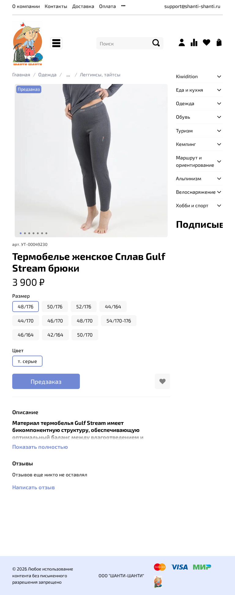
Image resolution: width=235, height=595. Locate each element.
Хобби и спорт (192, 205)
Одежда (47, 74)
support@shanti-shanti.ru (192, 6)
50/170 (85, 335)
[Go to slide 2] (25, 233)
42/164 (55, 335)
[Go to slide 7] (46, 233)
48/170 (85, 320)
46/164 (26, 335)
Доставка (83, 6)
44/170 (26, 320)
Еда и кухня (189, 90)
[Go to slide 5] (38, 233)
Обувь (183, 117)
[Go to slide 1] (21, 233)
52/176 (83, 306)
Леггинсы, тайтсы (100, 74)
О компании (26, 6)
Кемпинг (186, 144)
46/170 (55, 320)
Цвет (18, 350)
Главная (21, 74)
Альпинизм (188, 178)
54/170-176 (118, 320)
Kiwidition (187, 76)
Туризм (184, 130)
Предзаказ (46, 381)
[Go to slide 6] (42, 233)
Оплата (107, 6)
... (68, 74)
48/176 (25, 306)
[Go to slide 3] (29, 233)
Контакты (56, 6)
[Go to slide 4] (34, 233)
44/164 (113, 306)
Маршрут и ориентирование (194, 161)
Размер (21, 296)
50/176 (54, 306)
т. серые (27, 361)
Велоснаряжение (194, 192)
